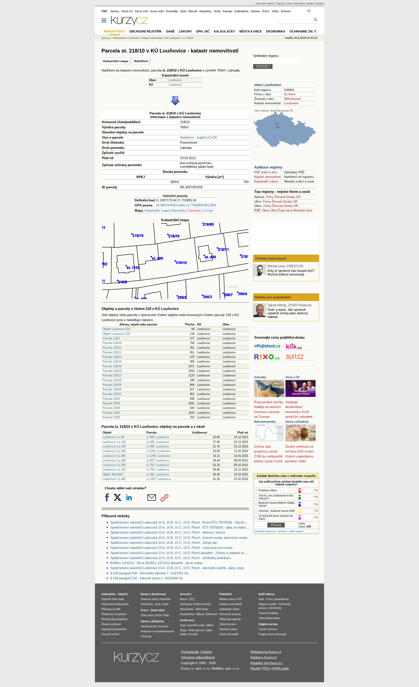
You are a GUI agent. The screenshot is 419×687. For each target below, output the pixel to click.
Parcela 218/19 (112, 384)
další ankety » (297, 531)
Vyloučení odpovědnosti (198, 657)
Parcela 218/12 (112, 352)
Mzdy (205, 609)
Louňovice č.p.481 (114, 479)
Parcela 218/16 (112, 370)
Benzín (200, 630)
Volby (262, 618)
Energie (227, 11)
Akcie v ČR (292, 377)
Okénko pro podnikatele (272, 297)
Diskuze (286, 11)
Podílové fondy (202, 604)
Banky (145, 594)
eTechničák (275, 608)
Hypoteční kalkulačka (114, 629)
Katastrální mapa (115, 61)
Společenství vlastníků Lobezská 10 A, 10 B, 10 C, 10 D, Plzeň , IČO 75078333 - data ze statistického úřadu (179, 527)
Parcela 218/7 (111, 412)
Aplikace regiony (268, 167)
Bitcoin (193, 11)
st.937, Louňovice (157, 460)
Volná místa (157, 610)
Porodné (163, 626)
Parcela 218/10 (112, 343)
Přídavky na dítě (110, 609)
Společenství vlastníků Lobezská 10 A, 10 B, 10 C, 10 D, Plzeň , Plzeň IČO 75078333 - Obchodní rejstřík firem (179, 522)
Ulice (273, 210)
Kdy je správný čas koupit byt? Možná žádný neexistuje (291, 272)
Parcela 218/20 (112, 389)
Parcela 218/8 (111, 417)
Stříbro (210, 625)
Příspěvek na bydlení (113, 614)
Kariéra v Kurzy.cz (264, 657)
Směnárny (147, 604)
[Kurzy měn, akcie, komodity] (137, 659)
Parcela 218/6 (111, 408)
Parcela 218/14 (112, 361)
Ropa (183, 630)
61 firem (289, 94)
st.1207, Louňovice (158, 479)
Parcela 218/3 (111, 398)
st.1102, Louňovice (158, 451)
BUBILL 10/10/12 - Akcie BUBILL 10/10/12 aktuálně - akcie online (156, 563)
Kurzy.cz (106, 38)
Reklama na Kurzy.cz (266, 652)
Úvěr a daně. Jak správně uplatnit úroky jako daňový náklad (288, 313)
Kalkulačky (224, 31)
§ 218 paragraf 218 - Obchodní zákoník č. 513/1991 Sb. (149, 573)
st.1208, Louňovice (158, 455)
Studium (320, 3)
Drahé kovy (187, 620)
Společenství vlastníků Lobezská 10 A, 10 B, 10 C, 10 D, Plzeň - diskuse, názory (167, 532)
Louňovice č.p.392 (114, 446)
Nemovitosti (119, 38)
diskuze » (283, 531)
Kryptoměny (187, 614)
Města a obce (250, 31)
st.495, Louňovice (157, 474)
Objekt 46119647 (113, 474)
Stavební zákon (228, 629)
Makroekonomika (265, 421)
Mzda (158, 615)
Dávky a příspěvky (297, 421)
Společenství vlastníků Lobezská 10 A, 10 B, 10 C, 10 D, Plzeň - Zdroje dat (163, 542)
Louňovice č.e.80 (113, 437)
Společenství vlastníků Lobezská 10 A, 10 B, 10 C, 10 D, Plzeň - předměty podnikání (170, 558)
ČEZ (191, 599)
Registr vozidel (267, 604)
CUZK (212, 137)
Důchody (146, 636)
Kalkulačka (242, 11)
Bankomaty (159, 594)
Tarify (217, 11)
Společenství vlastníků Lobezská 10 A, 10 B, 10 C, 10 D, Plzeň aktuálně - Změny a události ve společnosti (179, 553)
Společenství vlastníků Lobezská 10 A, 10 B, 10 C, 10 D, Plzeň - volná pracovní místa (171, 547)
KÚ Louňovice (172, 38)
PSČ (239, 599)
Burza (183, 599)
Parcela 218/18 (112, 380)
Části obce (285, 210)
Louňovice (175, 80)
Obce (266, 210)
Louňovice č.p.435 (114, 451)
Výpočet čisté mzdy (112, 599)
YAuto (290, 3)
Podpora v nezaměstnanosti (157, 631)
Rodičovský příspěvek (114, 619)
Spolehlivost (281, 599)
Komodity (260, 377)
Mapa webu (273, 618)
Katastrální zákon (266, 181)
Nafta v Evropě (188, 634)
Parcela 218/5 (111, 403)
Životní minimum (111, 624)
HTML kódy (280, 668)
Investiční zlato (196, 625)
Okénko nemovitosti (270, 258)
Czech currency (268, 629)
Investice (185, 594)
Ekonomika (275, 31)
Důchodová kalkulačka (115, 604)
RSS (266, 668)
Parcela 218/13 (112, 357)
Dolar (165, 604)
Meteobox (300, 3)
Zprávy (114, 11)
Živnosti (280, 197)
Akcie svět (141, 11)
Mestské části (303, 210)
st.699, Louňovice (157, 446)
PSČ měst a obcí (265, 172)
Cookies (206, 652)
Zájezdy (280, 3)
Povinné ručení (110, 634)
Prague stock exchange (273, 634)
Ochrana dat (190, 652)
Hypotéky (205, 11)
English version (268, 624)
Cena (269, 599)
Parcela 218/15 (112, 366)
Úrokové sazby (149, 599)
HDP (198, 609)
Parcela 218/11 (112, 347)
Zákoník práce (227, 624)
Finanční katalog (268, 613)
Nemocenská (148, 626)
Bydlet (310, 3)
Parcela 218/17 (112, 375)
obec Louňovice (267, 85)
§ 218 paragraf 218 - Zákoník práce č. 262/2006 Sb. (146, 578)
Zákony (255, 11)
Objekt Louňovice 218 (116, 329)
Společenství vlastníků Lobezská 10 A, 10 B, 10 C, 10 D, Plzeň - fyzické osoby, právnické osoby (178, 537)
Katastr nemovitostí (267, 177)
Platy (166, 615)
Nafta (209, 630)
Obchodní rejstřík (265, 3)
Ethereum (211, 614)
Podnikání (225, 594)
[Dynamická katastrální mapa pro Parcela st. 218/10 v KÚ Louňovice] (175, 298)
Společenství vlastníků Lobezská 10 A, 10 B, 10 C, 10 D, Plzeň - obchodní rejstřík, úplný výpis (177, 568)
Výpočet (123, 594)
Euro (158, 604)
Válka (275, 11)
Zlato (183, 11)
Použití (255, 668)
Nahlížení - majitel (193, 137)
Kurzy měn (157, 11)
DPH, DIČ (203, 31)
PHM (192, 630)
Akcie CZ (127, 11)
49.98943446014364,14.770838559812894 (186, 205)
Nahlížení (141, 61)
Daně (170, 31)
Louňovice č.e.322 (114, 469)
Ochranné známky (305, 31)
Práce (266, 11)
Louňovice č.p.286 (114, 460)
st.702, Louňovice (157, 465)
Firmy (270, 197)
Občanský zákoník (230, 619)
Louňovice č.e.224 (114, 442)
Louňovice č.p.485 (114, 455)
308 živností (292, 98)
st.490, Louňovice (157, 442)
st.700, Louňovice (157, 469)
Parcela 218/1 (111, 338)
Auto (261, 599)
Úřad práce (147, 615)
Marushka (179, 210)
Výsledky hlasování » (266, 531)
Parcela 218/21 (112, 394)
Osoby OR (293, 197)
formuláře (233, 634)
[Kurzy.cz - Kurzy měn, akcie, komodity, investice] (129, 24)
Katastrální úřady (229, 609)
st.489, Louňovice (157, 437)
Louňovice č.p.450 (114, 465)
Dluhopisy (186, 604)
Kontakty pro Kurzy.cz (266, 663)
